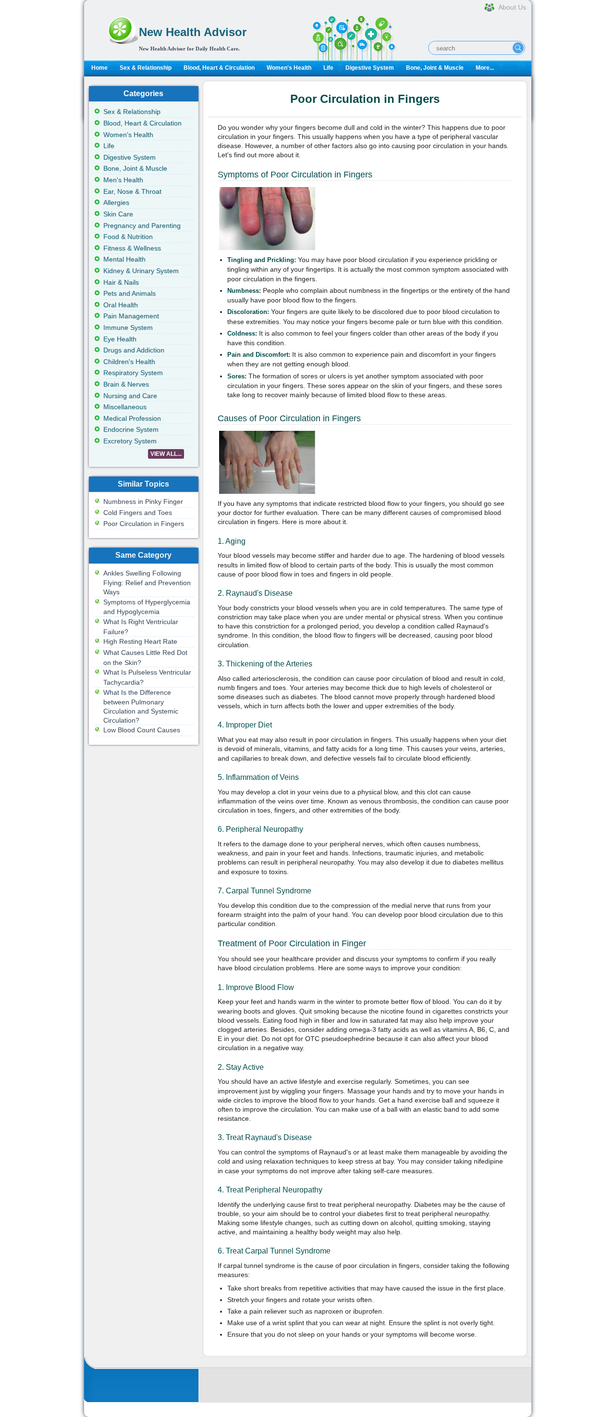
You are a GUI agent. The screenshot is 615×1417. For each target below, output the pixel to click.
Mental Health (124, 259)
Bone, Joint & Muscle (435, 67)
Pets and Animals (129, 293)
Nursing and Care (130, 396)
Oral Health (120, 305)
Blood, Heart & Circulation (219, 67)
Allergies (116, 202)
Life (328, 67)
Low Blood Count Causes (141, 730)
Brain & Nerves (126, 384)
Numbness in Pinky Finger (143, 501)
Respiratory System (133, 372)
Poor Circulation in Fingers (143, 523)
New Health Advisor (192, 31)
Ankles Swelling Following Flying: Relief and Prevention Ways (147, 582)
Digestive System (369, 67)
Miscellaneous (125, 407)
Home (99, 67)
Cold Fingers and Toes (137, 512)
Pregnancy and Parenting (142, 225)
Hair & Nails (121, 282)
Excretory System (130, 441)
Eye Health (119, 339)
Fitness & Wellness (132, 248)
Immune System (128, 327)
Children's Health (129, 361)
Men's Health (123, 180)
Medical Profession (132, 418)
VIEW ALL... (166, 454)
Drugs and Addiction (133, 350)
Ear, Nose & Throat (132, 191)
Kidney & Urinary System (141, 271)
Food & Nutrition (128, 236)
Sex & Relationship (146, 67)
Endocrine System (131, 429)
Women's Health (289, 67)
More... (485, 67)
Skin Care (118, 214)
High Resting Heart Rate (140, 641)
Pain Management (131, 316)
